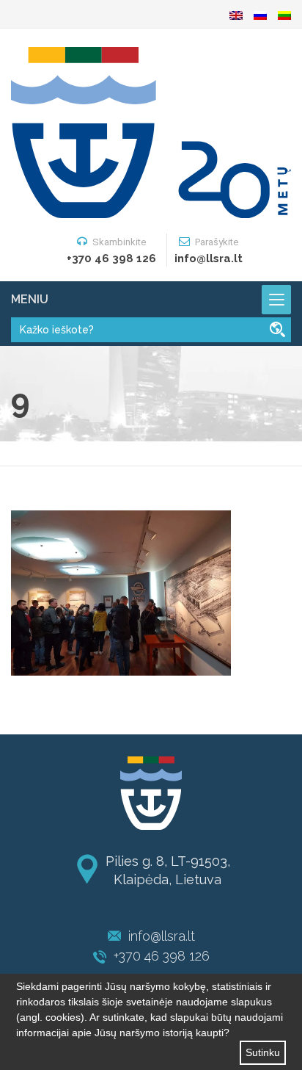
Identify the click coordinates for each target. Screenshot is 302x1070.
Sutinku (263, 1052)
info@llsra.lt (161, 936)
